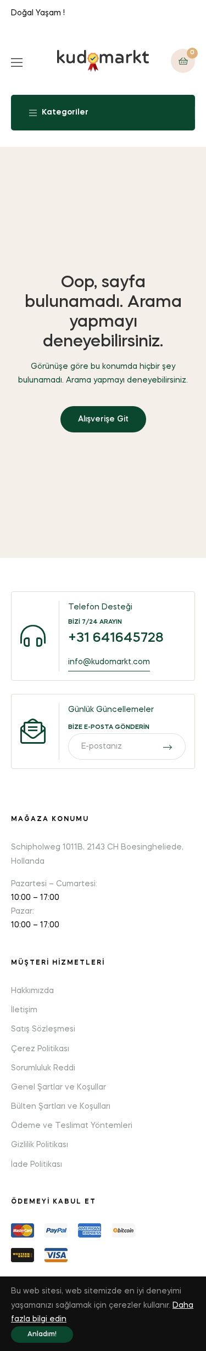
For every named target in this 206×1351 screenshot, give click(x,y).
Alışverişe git (103, 419)
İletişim (24, 1010)
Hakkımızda (32, 991)
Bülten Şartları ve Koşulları (60, 1106)
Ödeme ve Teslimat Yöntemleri (71, 1126)
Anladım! (42, 1334)
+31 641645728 (116, 638)
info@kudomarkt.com (109, 662)
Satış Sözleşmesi (43, 1029)
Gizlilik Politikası (39, 1145)
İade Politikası (36, 1164)
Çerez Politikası (40, 1049)
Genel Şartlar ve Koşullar (58, 1087)
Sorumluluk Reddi (43, 1068)
